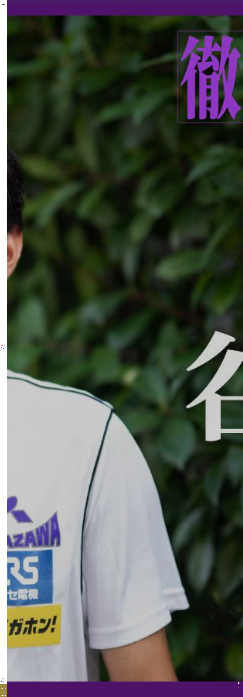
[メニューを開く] (3, 3)
